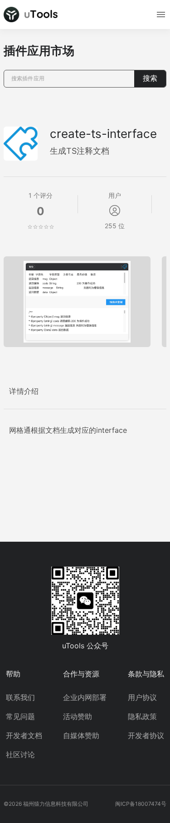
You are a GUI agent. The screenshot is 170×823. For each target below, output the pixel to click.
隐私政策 (142, 716)
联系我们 (20, 697)
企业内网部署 (85, 697)
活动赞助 (77, 716)
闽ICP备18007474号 (140, 803)
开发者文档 (24, 735)
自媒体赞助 (81, 735)
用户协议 (142, 697)
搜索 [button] (150, 78)
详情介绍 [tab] (24, 391)
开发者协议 (146, 735)
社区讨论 (20, 754)
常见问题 (20, 716)
